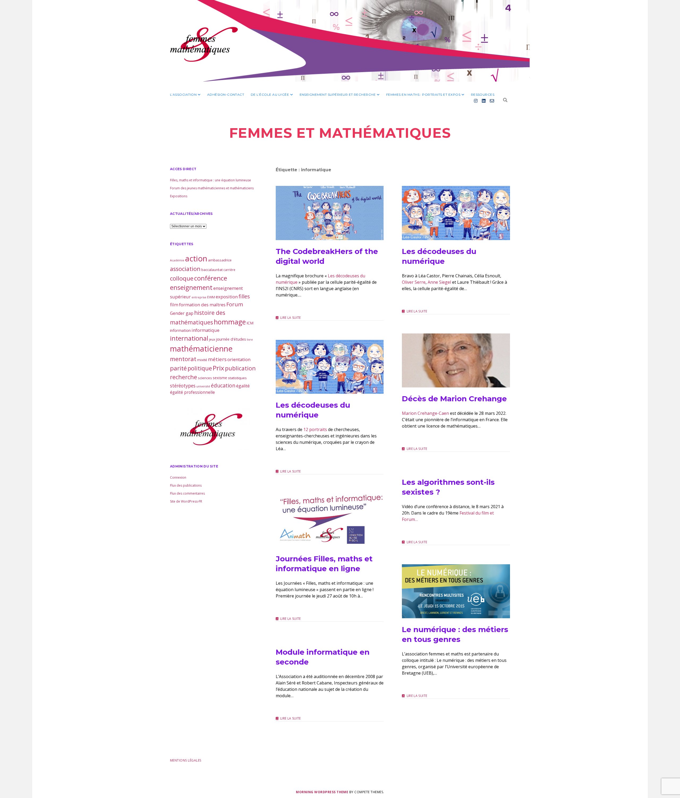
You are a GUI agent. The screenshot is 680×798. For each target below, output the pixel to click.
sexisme (220, 377)
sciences (205, 377)
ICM (249, 322)
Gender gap (181, 313)
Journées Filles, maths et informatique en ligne (330, 521)
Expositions (178, 196)
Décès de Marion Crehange (456, 360)
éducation (223, 385)
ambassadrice (220, 260)
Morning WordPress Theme (322, 792)
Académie (177, 260)
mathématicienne (201, 348)
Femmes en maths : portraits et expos (423, 95)
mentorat (183, 359)
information (180, 330)
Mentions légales (185, 760)
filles (244, 296)
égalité (243, 386)
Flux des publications (186, 485)
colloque (181, 278)
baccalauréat (212, 269)
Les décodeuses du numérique (456, 213)
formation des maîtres (202, 305)
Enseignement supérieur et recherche (338, 95)
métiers (217, 359)
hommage (230, 321)
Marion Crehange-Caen (425, 413)
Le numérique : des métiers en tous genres (456, 591)
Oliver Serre (414, 282)
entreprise (199, 297)
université (203, 386)
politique (200, 368)
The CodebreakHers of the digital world (330, 213)
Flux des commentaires (187, 493)
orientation (238, 359)
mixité (202, 359)
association (185, 269)
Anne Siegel (439, 282)
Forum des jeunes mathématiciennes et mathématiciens (212, 188)
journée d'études (231, 339)
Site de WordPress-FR (186, 501)
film (174, 305)
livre (250, 339)
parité (178, 368)
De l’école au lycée (270, 95)
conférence (210, 278)
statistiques (237, 377)
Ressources (483, 95)
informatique (205, 330)
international (189, 338)
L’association (183, 95)
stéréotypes (183, 385)
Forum (234, 304)
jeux (212, 339)
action (196, 258)
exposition (227, 297)
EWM (211, 297)
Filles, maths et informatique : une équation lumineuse (210, 180)
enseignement (191, 287)
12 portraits (315, 429)
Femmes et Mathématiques (340, 133)
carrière (229, 270)
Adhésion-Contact (225, 95)
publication (240, 368)
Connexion (178, 477)
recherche (183, 377)
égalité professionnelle (192, 392)
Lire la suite (290, 317)
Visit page (340, 41)
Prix (218, 368)
